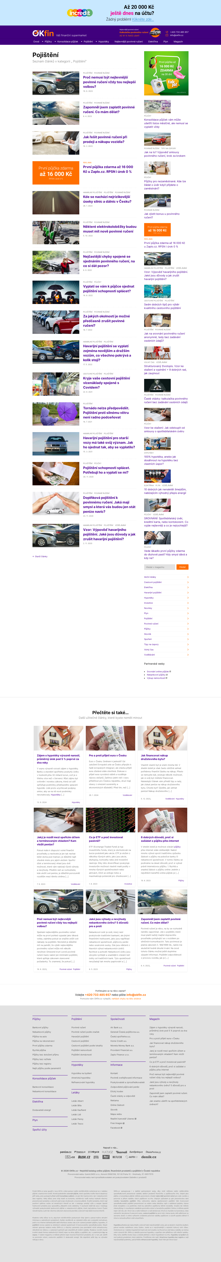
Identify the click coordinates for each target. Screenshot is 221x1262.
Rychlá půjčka (39, 1050)
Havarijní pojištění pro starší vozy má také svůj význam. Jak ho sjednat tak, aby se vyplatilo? (109, 442)
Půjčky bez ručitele (41, 1059)
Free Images (116, 1123)
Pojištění (88, 41)
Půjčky (48, 41)
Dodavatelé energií (41, 1110)
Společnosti (117, 1019)
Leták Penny (77, 1119)
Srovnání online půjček (158, 671)
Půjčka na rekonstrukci (43, 1041)
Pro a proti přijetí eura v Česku (107, 755)
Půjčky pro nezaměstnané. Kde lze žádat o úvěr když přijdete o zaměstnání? (165, 185)
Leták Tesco (77, 1123)
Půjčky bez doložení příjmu (45, 1054)
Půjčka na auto (39, 1036)
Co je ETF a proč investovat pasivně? (168, 1062)
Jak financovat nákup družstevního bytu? (167, 1045)
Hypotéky (103, 41)
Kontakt (114, 1073)
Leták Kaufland (78, 1110)
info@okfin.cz (176, 35)
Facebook (115, 1127)
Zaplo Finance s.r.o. (119, 1054)
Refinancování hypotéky (83, 1082)
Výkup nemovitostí (156, 678)
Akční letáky (150, 577)
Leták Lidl (76, 1114)
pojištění (35, 1225)
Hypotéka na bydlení (81, 1073)
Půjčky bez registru (41, 1063)
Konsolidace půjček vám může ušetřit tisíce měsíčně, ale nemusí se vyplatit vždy (166, 123)
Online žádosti (117, 1105)
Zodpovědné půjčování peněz (124, 1087)
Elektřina (153, 41)
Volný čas (149, 362)
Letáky (75, 1092)
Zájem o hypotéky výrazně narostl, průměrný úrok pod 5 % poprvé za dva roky (58, 759)
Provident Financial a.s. (121, 1050)
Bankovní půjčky (40, 1027)
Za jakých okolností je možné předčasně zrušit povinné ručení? (106, 320)
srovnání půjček (72, 1193)
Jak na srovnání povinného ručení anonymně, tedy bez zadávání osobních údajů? (164, 337)
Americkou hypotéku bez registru (172, 1237)
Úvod (36, 41)
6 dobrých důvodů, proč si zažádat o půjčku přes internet (168, 1068)
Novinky (148, 608)
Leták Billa (76, 1105)
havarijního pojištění (128, 1201)
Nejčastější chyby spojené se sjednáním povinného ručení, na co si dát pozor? (109, 261)
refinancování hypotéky (149, 1240)
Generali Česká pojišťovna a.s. (125, 1032)
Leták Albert (77, 1101)
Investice (148, 603)
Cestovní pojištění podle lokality (87, 1045)
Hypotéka (55, 794)
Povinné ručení (101, 73)
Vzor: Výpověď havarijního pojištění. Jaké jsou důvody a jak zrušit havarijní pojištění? (109, 534)
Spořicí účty (39, 1129)
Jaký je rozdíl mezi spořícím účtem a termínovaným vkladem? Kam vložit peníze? (58, 841)
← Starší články (39, 556)
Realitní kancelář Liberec (122, 1118)
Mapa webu (116, 1114)
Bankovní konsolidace (43, 1087)
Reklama (114, 1100)
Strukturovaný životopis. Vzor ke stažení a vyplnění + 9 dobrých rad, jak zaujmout (165, 370)
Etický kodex (116, 1091)
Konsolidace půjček (67, 41)
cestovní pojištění (149, 1213)
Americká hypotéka (80, 1077)
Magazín (178, 41)
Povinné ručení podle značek (85, 1032)
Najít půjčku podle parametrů (46, 1068)
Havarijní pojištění (92, 192)
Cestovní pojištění (92, 374)
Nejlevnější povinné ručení (129, 41)
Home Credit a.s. (118, 1041)
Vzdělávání (120, 525)
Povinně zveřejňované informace (126, 1077)
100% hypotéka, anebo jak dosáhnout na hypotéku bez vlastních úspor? (161, 460)
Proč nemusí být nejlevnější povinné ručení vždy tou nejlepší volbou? (109, 82)
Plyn (165, 41)
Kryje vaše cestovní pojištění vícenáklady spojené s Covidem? (106, 382)
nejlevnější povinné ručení (165, 1196)
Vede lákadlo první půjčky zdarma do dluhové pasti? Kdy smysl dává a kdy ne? (165, 554)
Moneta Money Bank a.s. (122, 1045)
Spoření (148, 639)
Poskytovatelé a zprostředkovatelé (127, 1082)
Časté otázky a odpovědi (122, 1096)
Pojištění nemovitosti (81, 1050)
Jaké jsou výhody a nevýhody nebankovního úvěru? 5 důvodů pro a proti (108, 923)
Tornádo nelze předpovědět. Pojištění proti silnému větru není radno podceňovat (106, 412)
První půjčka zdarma (42, 1045)
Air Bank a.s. (116, 1027)
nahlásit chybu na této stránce (126, 998)
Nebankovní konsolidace (44, 1091)
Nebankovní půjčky (156, 674)
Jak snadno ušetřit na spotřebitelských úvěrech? (168, 1103)
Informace (116, 1064)
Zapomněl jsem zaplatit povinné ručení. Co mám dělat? (168, 1095)
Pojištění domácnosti (81, 1054)
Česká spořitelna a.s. (120, 1036)
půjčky (177, 846)
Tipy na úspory (168, 148)
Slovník (147, 634)
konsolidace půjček (67, 1196)
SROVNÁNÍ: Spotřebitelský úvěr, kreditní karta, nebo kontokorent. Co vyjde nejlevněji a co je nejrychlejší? (166, 522)
